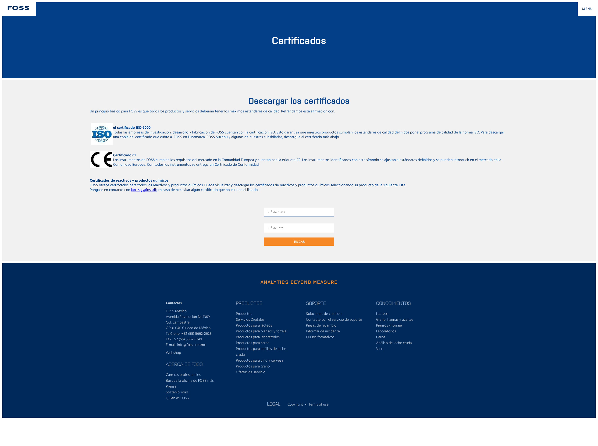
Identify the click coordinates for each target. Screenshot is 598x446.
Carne (380, 337)
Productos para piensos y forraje (261, 331)
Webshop (173, 353)
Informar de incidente (323, 331)
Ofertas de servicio (250, 372)
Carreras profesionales (183, 375)
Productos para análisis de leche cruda (261, 352)
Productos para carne (252, 343)
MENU (587, 9)
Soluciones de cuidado (324, 314)
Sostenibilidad (177, 392)
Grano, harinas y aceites (394, 320)
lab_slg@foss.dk (144, 190)
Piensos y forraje (389, 326)
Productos (244, 314)
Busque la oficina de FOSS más (190, 381)
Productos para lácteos (254, 326)
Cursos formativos (320, 337)
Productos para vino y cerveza (259, 361)
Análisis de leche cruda (394, 343)
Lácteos (382, 314)
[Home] (18, 8)
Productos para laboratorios (258, 337)
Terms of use (318, 405)
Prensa (171, 387)
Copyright (295, 405)
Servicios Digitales (250, 320)
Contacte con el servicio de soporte (334, 320)
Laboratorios (386, 331)
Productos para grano (253, 366)
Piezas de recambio (321, 326)
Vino (379, 349)
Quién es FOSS (177, 398)
